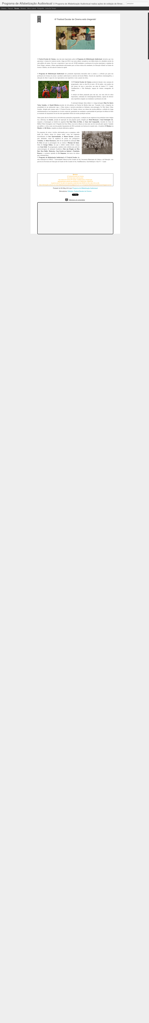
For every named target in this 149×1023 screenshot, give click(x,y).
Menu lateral (31, 8)
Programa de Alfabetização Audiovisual (85, 188)
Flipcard (10, 8)
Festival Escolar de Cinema (82, 191)
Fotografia (40, 8)
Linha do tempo (50, 8)
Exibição (70, 191)
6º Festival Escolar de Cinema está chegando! (75, 19)
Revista (16, 8)
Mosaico (23, 8)
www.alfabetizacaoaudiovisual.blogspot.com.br (98, 185)
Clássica (3, 8)
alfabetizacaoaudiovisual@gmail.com (69, 185)
